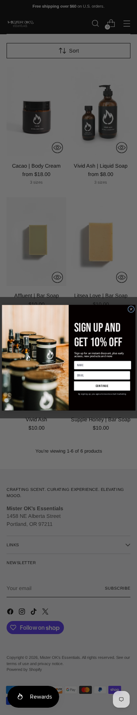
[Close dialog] (131, 309)
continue (102, 386)
